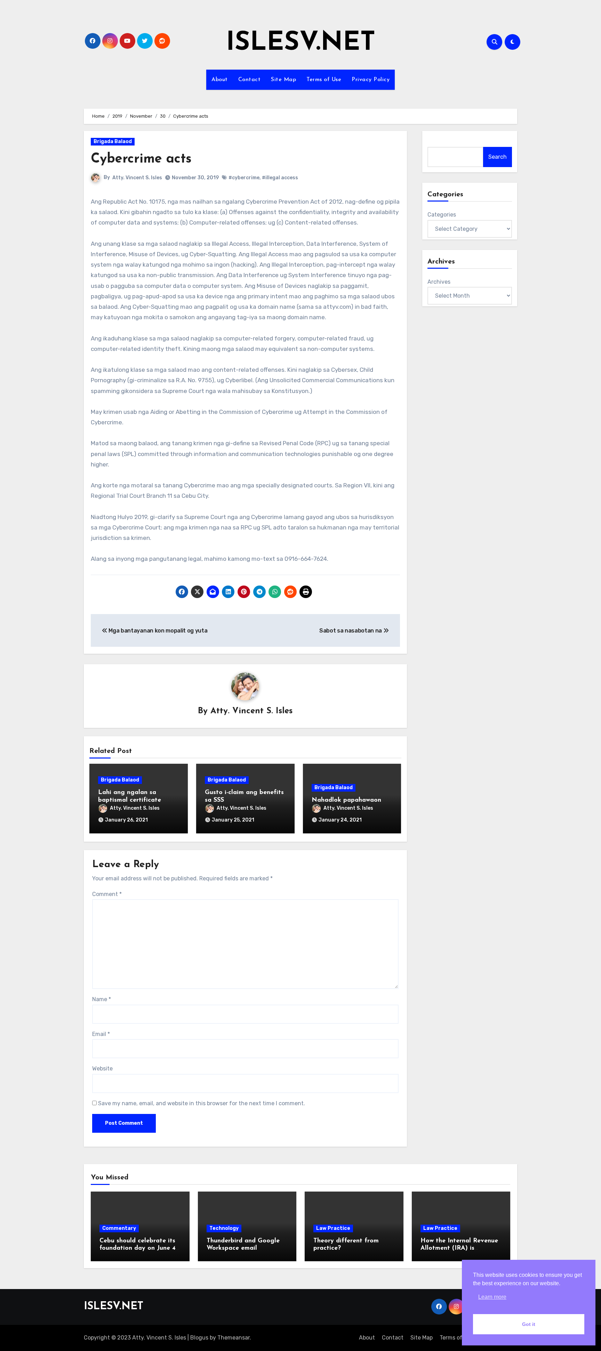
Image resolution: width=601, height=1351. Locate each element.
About (219, 80)
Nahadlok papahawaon (346, 800)
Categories (441, 214)
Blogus (199, 1337)
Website (102, 1068)
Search (497, 157)
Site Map (283, 80)
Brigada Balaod (113, 141)
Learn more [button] (492, 1297)
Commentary (119, 1228)
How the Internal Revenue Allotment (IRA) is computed (459, 1248)
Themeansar (233, 1337)
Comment (107, 894)
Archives (438, 281)
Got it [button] (528, 1324)
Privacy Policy (371, 80)
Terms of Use (323, 80)
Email (101, 1034)
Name (101, 999)
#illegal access (280, 178)
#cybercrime (244, 178)
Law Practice (333, 1228)
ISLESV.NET (300, 43)
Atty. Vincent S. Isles (137, 178)
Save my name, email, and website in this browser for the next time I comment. (201, 1103)
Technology (224, 1228)
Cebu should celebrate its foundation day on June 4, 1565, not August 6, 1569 (138, 1248)
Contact (249, 80)
